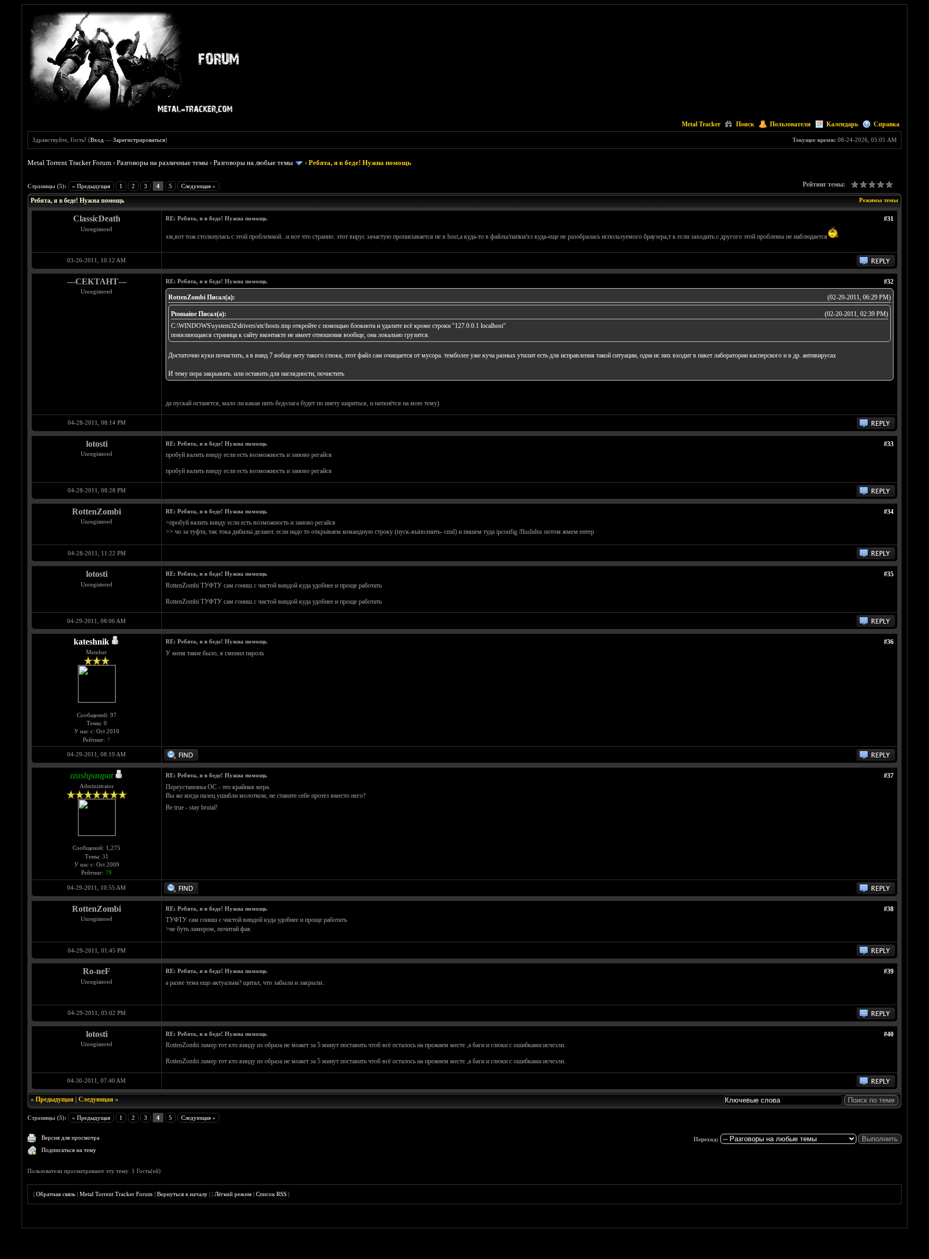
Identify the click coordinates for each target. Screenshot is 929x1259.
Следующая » (198, 186)
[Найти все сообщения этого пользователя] (181, 758)
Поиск (745, 124)
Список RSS (271, 1194)
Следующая (95, 1099)
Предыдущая (54, 1099)
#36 (889, 642)
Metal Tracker (701, 124)
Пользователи (790, 124)
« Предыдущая (91, 186)
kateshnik (91, 641)
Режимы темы (878, 200)
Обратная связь (55, 1194)
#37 (889, 775)
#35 (889, 574)
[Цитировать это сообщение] (875, 264)
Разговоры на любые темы (253, 163)
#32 (889, 281)
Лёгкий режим (233, 1194)
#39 (889, 971)
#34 (889, 512)
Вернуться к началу (182, 1194)
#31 (889, 219)
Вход (97, 140)
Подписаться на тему (68, 1150)
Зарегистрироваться (139, 140)
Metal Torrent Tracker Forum (69, 163)
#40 (889, 1034)
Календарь (842, 124)
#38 (889, 909)
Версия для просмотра (70, 1137)
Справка (886, 124)
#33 (889, 444)
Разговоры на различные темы (162, 163)
